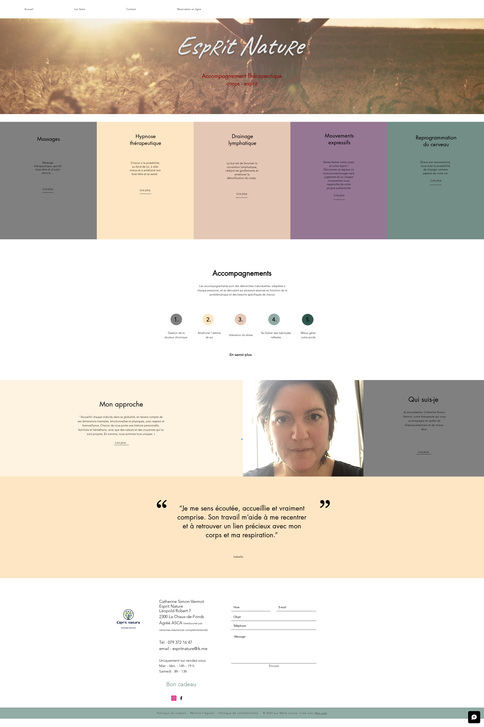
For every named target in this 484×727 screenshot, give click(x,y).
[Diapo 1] (240, 568)
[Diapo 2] (243, 568)
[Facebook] (181, 698)
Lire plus (120, 442)
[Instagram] (173, 698)
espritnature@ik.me (189, 648)
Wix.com (321, 713)
